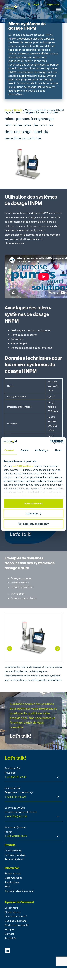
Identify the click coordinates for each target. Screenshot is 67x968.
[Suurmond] (12, 7)
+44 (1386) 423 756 (17, 816)
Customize (32, 513)
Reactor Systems (14, 859)
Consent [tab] (9, 450)
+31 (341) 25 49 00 (17, 776)
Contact (9, 933)
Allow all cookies (33, 503)
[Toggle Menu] (58, 9)
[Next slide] (57, 648)
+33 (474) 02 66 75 (17, 836)
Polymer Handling (15, 854)
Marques (10, 929)
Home (8, 109)
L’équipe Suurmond (16, 920)
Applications (12, 882)
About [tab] (58, 450)
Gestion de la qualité (17, 925)
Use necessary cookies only (33, 523)
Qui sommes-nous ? (16, 916)
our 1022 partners (23, 466)
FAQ (7, 886)
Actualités (10, 938)
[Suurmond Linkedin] (33, 950)
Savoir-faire (11, 907)
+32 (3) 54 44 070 (16, 796)
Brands (18, 109)
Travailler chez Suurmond (19, 890)
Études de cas (13, 873)
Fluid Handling (13, 850)
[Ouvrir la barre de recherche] (29, 4)
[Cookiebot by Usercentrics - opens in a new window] (49, 442)
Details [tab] (25, 450)
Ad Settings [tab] (41, 450)
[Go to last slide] (9, 648)
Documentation (13, 877)
